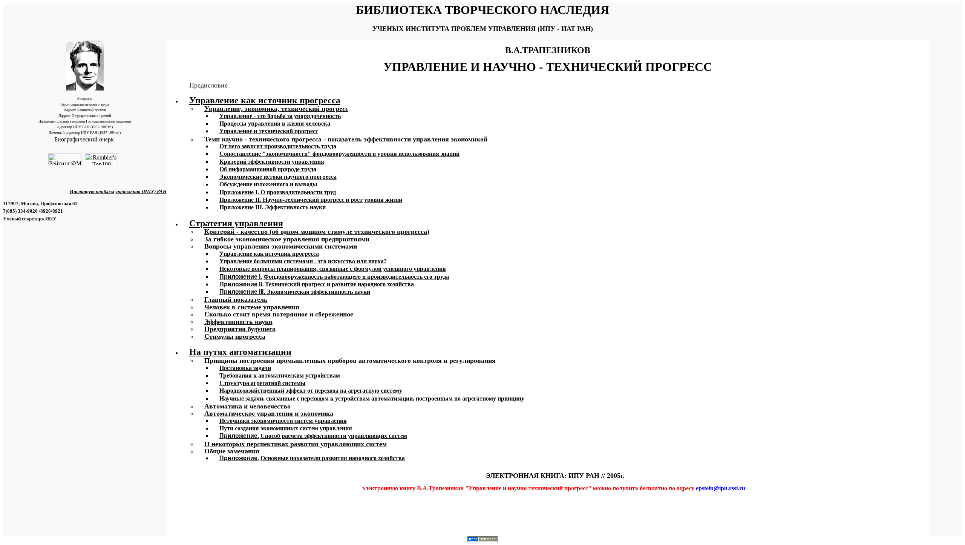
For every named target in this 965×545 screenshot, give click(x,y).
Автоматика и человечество (247, 406)
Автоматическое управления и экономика (268, 413)
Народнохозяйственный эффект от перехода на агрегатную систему (310, 390)
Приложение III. (243, 292)
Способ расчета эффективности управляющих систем (333, 436)
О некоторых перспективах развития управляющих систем (295, 444)
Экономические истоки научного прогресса (278, 176)
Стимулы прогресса (234, 336)
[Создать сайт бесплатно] (482, 540)
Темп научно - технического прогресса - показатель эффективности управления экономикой (345, 139)
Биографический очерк (84, 139)
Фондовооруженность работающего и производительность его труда (356, 276)
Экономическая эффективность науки (318, 292)
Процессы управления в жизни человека (274, 123)
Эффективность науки (238, 321)
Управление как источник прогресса (264, 100)
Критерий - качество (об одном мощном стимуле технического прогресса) (316, 231)
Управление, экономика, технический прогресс (276, 108)
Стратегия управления (236, 223)
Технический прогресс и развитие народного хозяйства (339, 284)
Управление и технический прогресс (268, 131)
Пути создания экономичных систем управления (285, 428)
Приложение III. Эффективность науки (272, 207)
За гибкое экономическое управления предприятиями (286, 239)
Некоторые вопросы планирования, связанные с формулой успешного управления (332, 269)
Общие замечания (231, 451)
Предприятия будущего (240, 329)
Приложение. (239, 436)
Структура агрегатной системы (262, 383)
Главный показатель (236, 299)
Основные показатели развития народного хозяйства (332, 458)
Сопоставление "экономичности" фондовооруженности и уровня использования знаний (339, 153)
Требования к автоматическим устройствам (279, 375)
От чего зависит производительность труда (277, 146)
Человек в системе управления (251, 307)
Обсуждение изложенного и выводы (268, 184)
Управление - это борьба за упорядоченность (280, 116)
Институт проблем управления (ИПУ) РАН (118, 191)
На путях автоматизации (240, 352)
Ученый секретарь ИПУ (30, 218)
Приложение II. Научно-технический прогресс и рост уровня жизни (310, 200)
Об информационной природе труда (267, 169)
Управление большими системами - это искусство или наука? (303, 261)
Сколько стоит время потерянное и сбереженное (278, 314)
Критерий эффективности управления (271, 161)
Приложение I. (240, 276)
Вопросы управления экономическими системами (280, 246)
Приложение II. (241, 284)
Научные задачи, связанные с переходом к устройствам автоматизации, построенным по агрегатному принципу (371, 398)
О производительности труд (277, 192)
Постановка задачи (245, 368)
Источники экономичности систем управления (283, 421)
